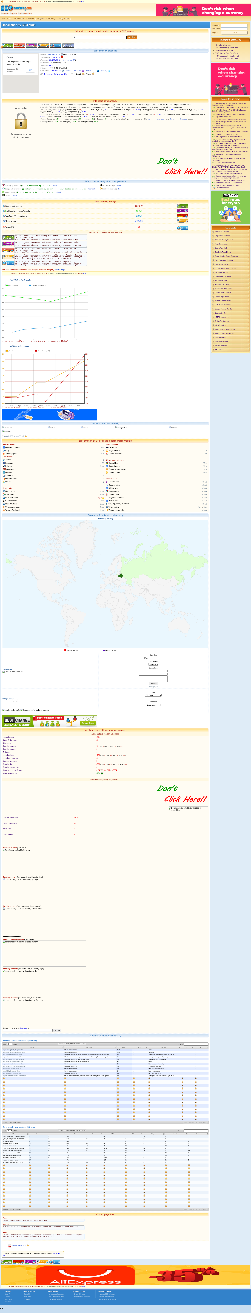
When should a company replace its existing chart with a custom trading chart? (229, 140)
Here (199, 507)
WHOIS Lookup (220, 325)
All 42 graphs (153, 687)
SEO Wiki (8, 1302)
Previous (191, 1123)
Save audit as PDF (19, 1246)
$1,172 (138, 206)
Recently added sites (223, 45)
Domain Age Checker (222, 297)
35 (30, 1157)
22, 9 (99, 497)
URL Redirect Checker (223, 305)
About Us (7, 1294)
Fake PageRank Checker (224, 260)
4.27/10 (139, 211)
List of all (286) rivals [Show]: (13, 436)
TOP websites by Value (224, 50)
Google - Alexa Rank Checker (225, 268)
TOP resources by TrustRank (226, 48)
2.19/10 (139, 216)
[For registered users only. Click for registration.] (26, 436)
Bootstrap (91, 71)
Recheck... (93, 189)
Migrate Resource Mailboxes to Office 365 (230, 180)
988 (102, 447)
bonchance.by (54, 54)
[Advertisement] (230, 371)
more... (83, 1)
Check (204, 482)
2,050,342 (138, 221)
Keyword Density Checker (224, 240)
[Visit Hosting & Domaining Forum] (182, 177)
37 (206, 447)
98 (49, 1162)
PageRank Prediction (222, 236)
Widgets (40, 18)
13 (30, 1143)
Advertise (30, 18)
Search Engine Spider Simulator (226, 256)
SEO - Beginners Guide (56, 1296)
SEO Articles (219, 349)
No (119, 189)
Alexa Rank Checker (222, 264)
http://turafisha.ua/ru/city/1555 (12, 1054)
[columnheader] (33, 1047)
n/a (49, 1153)
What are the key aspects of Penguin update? (232, 152)
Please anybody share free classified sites (231, 119)
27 (103, 476)
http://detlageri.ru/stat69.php (12, 1073)
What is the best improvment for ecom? (229, 173)
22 (30, 1153)
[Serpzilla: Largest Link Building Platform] (49, 420)
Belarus (56, 58)
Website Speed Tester (222, 301)
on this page (60, 269)
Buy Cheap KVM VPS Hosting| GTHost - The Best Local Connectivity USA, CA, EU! (229, 170)
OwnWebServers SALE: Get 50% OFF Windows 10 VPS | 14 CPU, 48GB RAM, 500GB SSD (229, 127)
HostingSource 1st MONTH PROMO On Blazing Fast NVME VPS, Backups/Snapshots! (228, 166)
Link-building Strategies (56, 1294)
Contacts (7, 1296)
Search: (181, 1044)
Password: (216, 29)
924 (102, 454)
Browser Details (220, 337)
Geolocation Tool (221, 313)
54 (49, 1146)
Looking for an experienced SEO (227, 163)
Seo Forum (27, 1296)
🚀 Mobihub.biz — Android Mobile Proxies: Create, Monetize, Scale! (229, 111)
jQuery (104, 71)
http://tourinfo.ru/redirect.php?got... (14, 1052)
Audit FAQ (50, 18)
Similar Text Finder (221, 248)
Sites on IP (69, 60)
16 (49, 1141)
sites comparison (156, 119)
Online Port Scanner (222, 321)
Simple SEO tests (79, 1294)
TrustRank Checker (222, 232)
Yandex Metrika (73, 71)
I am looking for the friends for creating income (232, 107)
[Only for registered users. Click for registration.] (83, 74)
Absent (119, 186)
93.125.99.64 (55, 60)
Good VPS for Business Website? (227, 134)
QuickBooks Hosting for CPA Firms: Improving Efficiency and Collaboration (230, 148)
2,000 (205, 454)
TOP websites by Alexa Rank (226, 59)
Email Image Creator (222, 341)
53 (103, 463)
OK (30, 70)
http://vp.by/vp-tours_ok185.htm (13, 1061)
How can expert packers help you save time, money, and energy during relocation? (229, 177)
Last (204, 1123)
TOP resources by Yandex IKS (227, 56)
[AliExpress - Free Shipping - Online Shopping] (125, 1284)
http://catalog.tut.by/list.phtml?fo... (13, 1050)
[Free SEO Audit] (30, 1264)
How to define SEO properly (107, 1299)
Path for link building (55, 1299)
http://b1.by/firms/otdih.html (11, 1071)
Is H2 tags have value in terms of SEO (229, 137)
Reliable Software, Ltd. (56, 74)
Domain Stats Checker (223, 292)
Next (200, 1123)
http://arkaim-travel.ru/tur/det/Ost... (14, 1059)
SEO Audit (6, 18)
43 (30, 1162)
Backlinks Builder (221, 280)
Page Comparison (221, 244)
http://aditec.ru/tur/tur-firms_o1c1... (14, 1064)
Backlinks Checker (221, 272)
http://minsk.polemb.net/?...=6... (13, 1068)
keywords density (178, 119)
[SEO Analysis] (16, 15)
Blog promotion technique (82, 1296)
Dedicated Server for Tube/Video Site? (229, 183)
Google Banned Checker (224, 309)
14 (30, 1150)
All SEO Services (221, 345)
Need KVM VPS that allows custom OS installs (232, 132)
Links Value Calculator (223, 276)
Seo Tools (27, 1299)
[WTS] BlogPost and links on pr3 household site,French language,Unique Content (229, 144)
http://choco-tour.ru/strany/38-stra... (14, 1057)
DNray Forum (63, 18)
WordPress (56, 71)
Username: (216, 25)
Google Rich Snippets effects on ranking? (230, 114)
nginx (52, 65)
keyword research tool (223, 117)
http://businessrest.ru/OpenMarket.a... (15, 1066)
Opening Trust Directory (106, 1296)
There (205, 507)
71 (49, 1155)
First (185, 1123)
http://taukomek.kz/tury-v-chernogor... (15, 1076)
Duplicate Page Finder (223, 252)
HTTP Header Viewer (222, 317)
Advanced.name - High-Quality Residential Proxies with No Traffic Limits (229, 104)
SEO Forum (18, 18)
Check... (56, 186)
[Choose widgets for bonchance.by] (68, 47)
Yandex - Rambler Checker (224, 333)
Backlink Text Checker (223, 284)
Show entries (10, 1044)
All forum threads (223, 188)
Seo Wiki (27, 1294)
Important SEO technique (107, 1294)
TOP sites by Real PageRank (226, 53)
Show (205, 463)
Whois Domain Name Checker (225, 329)
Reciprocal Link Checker (223, 288)
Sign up (215, 33)
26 (30, 1155)
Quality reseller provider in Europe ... (229, 185)
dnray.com (23, 1028)
